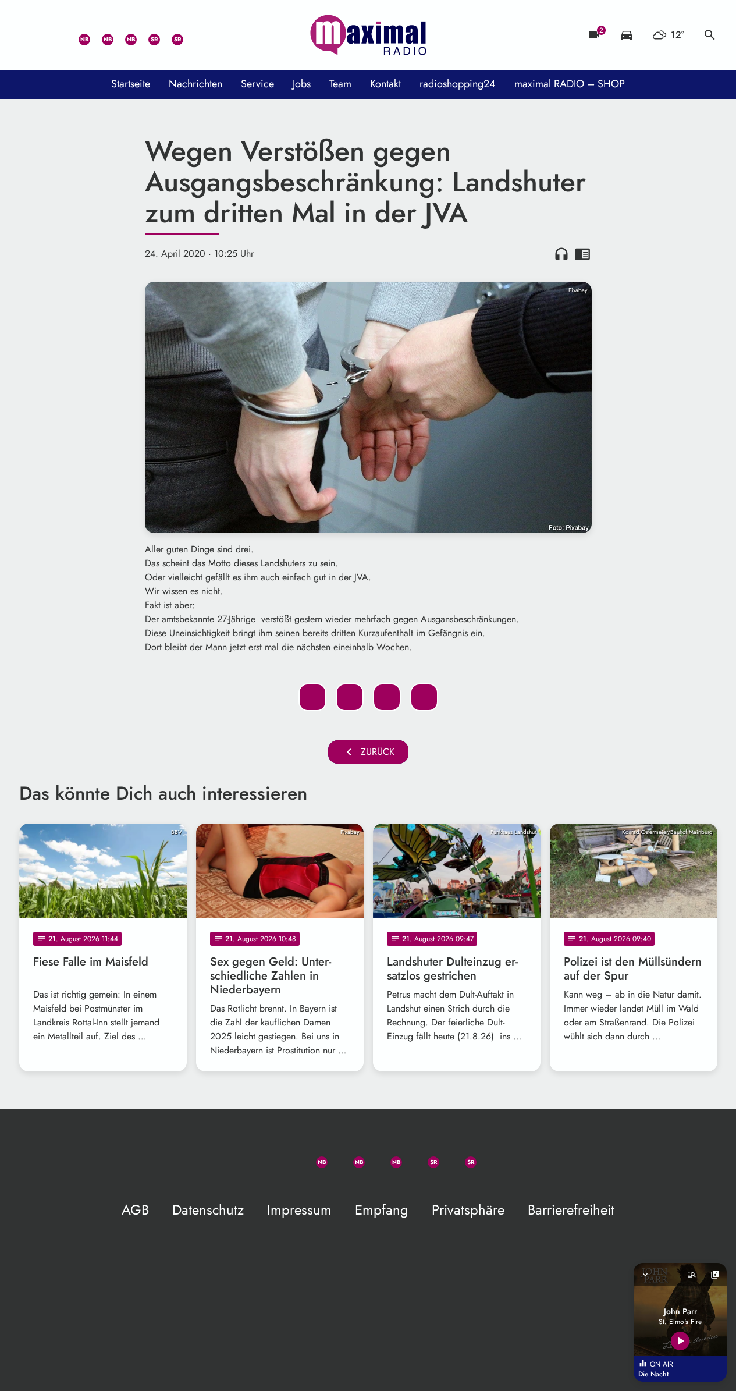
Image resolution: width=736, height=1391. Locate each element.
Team (340, 83)
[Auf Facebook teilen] (312, 697)
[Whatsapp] (77, 35)
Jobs (302, 83)
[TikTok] (193, 35)
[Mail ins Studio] (30, 35)
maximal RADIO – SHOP (569, 83)
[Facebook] (100, 35)
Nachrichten (195, 83)
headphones (561, 254)
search (710, 35)
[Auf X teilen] (350, 697)
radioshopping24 (457, 83)
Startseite (130, 83)
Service (257, 83)
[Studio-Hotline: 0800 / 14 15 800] (54, 35)
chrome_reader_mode (582, 254)
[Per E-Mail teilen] (424, 697)
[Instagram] (124, 35)
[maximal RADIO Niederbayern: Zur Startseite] (368, 35)
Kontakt (385, 83)
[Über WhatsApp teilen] (387, 697)
